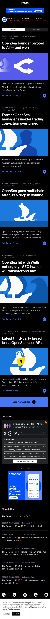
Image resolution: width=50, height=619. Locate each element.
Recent (13, 29)
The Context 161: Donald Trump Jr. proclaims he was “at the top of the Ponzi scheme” (24, 553)
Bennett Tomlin (29, 523)
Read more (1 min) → (11, 172)
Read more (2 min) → (12, 96)
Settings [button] (6, 614)
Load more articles (21, 402)
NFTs (31, 184)
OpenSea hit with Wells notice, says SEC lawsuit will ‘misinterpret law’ (22, 267)
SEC (35, 255)
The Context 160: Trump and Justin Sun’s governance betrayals (22, 567)
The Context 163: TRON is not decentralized (23, 526)
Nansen (35, 331)
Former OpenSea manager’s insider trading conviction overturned (23, 119)
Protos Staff (11, 38)
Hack (30, 331)
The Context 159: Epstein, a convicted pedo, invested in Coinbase (23, 581)
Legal (23, 108)
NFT (27, 108)
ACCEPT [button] (16, 613)
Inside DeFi (25, 516)
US (38, 108)
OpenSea (33, 36)
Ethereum (25, 184)
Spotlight (36, 29)
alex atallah (26, 36)
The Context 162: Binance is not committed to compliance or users (24, 539)
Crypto (24, 331)
